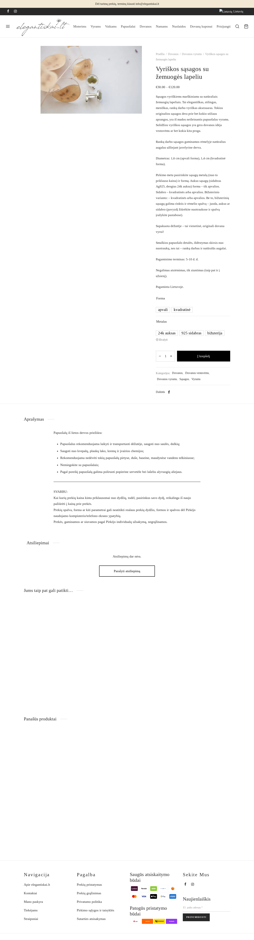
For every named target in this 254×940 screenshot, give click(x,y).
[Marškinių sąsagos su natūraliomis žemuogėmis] (100, 639)
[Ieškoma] (237, 26)
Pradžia (160, 54)
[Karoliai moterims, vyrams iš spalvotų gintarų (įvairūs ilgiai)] (47, 767)
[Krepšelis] (246, 26)
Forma (160, 298)
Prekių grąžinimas (89, 893)
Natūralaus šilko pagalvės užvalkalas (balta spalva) (202, 816)
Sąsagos (184, 379)
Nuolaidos (179, 26)
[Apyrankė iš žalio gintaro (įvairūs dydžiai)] (153, 767)
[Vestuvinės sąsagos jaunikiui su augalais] (153, 639)
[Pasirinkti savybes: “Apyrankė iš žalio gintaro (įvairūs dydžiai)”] (171, 739)
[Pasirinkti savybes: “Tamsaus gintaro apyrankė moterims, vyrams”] (118, 739)
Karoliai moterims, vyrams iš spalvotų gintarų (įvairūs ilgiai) (45, 816)
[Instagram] (15, 11)
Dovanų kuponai (201, 26)
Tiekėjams (31, 910)
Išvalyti (163, 339)
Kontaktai (30, 893)
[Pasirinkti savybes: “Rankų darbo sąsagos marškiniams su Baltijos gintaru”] (224, 610)
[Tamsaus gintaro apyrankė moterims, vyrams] (100, 767)
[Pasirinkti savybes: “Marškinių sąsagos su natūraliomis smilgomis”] (65, 610)
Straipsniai (31, 919)
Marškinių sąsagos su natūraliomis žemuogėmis (97, 688)
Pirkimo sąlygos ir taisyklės (95, 910)
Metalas (161, 321)
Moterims (79, 26)
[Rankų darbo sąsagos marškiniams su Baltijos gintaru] (206, 639)
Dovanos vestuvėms (197, 373)
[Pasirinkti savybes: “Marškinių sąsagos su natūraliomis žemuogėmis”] (118, 610)
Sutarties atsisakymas (91, 919)
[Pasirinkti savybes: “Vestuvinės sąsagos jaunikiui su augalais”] (171, 610)
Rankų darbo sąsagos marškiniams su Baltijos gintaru (206, 688)
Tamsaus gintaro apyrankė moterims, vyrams (96, 816)
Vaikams (111, 26)
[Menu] (8, 26)
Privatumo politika (89, 902)
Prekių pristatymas (89, 884)
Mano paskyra (33, 902)
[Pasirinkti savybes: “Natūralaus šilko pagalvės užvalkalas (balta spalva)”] (224, 739)
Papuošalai (128, 26)
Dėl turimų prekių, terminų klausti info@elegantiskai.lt (127, 4)
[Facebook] (8, 11)
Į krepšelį (203, 356)
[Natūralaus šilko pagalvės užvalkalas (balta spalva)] (206, 767)
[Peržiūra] (65, 619)
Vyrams (96, 26)
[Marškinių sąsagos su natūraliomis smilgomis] (47, 639)
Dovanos (146, 26)
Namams (162, 26)
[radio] (163, 310)
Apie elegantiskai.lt (37, 884)
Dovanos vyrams (192, 54)
